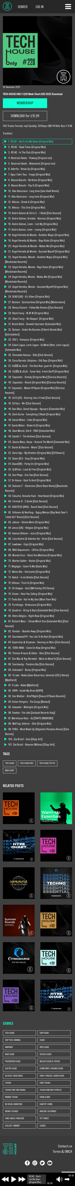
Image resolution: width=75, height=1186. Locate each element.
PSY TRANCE (44, 1118)
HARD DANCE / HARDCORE (14, 1118)
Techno (8, 1083)
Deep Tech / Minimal (13, 1040)
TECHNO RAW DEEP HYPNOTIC (51, 1090)
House (42, 1040)
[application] (50, 1179)
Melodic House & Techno (50, 1061)
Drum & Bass (45, 1097)
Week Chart (9, 770)
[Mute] (60, 1179)
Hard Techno (45, 1083)
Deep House (44, 1033)
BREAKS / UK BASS (11, 1111)
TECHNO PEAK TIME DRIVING (15, 1090)
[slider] (66, 1179)
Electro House (11, 1068)
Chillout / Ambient (12, 1126)
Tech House (9, 763)
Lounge (43, 1126)
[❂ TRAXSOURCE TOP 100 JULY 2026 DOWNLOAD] (19, 957)
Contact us (65, 1146)
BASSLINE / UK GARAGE (48, 1111)
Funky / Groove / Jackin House (52, 1076)
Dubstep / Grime (46, 1104)
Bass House (9, 1054)
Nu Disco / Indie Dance (14, 1076)
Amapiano (9, 1047)
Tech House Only (26, 763)
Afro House (44, 1047)
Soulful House (45, 1054)
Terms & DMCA (62, 1152)
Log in (40, 7)
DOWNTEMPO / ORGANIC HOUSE (51, 1068)
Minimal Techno (11, 1097)
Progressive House (12, 1061)
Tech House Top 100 (47, 763)
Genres (23, 7)
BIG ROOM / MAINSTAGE (13, 1104)
